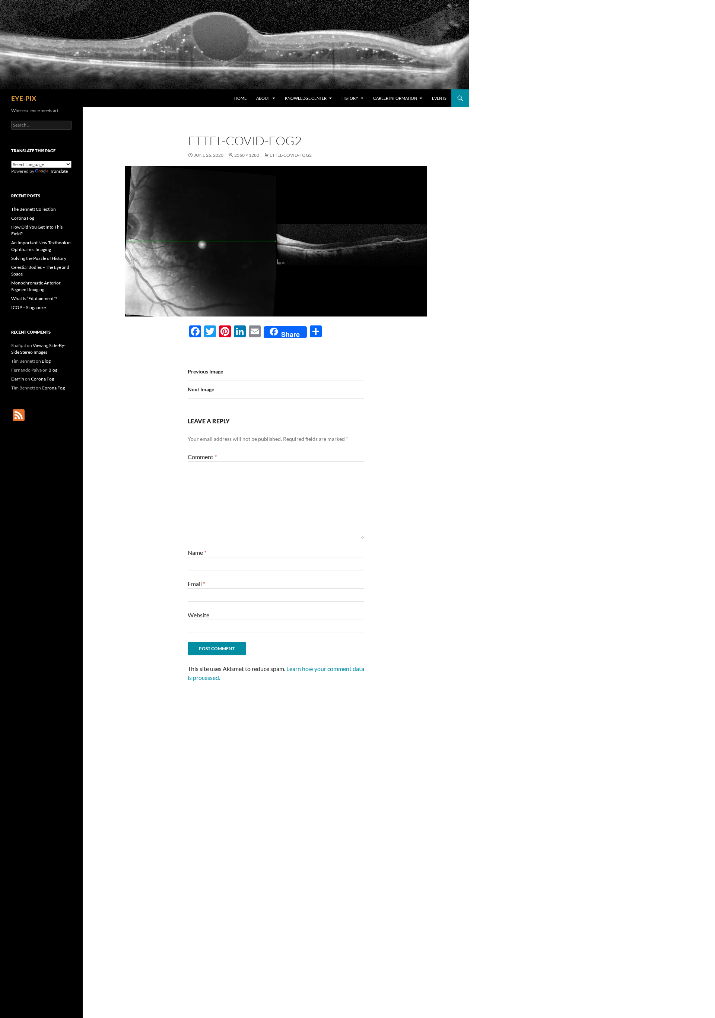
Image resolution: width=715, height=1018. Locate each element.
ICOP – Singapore (28, 307)
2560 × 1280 (246, 155)
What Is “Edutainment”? (34, 298)
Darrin (17, 379)
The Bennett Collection (33, 209)
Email (196, 583)
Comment (202, 456)
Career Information (395, 98)
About (263, 98)
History (349, 98)
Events (439, 98)
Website (198, 614)
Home (240, 98)
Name (197, 552)
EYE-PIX (23, 98)
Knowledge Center (306, 98)
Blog (46, 361)
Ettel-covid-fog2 (291, 155)
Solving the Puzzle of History (38, 258)
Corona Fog (22, 218)
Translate (59, 171)
